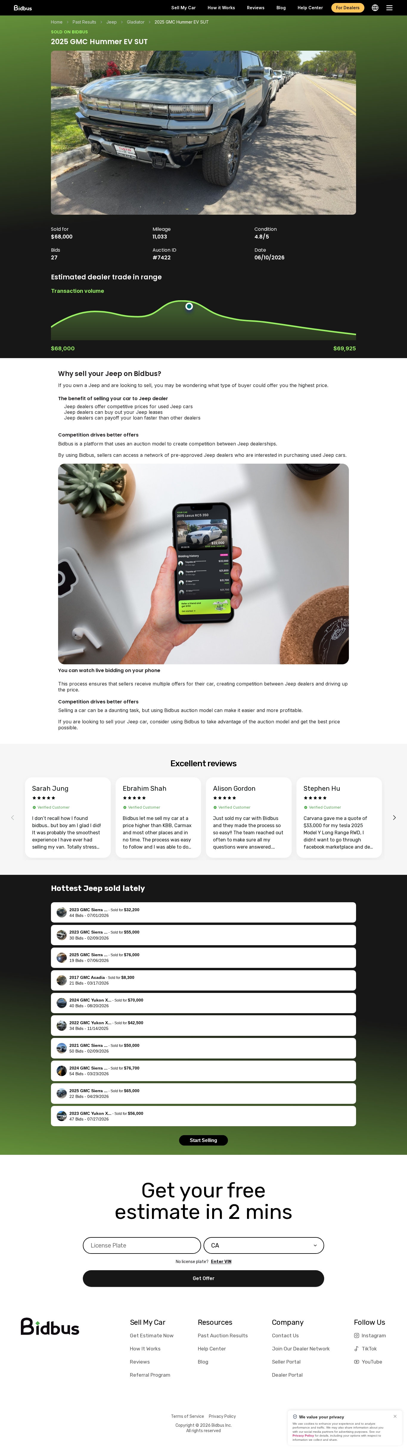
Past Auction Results (223, 1335)
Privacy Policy (222, 1416)
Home (57, 21)
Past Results (84, 21)
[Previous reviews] (12, 817)
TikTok (369, 1349)
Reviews (256, 7)
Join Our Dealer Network (301, 1349)
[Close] (395, 1416)
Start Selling (203, 1140)
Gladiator (136, 21)
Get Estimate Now (152, 1335)
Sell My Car (183, 7)
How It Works (145, 1349)
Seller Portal (286, 1362)
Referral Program (150, 1375)
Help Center (310, 7)
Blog (281, 7)
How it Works (221, 7)
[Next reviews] (394, 817)
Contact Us (285, 1335)
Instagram (374, 1335)
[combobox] (264, 1245)
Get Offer (204, 1278)
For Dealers (348, 7)
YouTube (372, 1362)
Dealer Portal (287, 1375)
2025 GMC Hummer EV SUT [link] (182, 21)
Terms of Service (187, 1416)
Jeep (111, 21)
